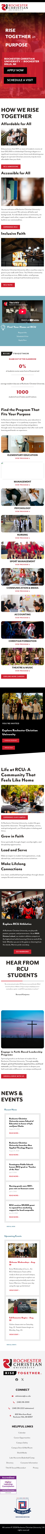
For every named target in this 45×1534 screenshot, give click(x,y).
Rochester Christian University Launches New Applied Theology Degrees (21, 1145)
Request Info (22, 333)
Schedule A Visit (22, 336)
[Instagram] (28, 1379)
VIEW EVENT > (14, 1290)
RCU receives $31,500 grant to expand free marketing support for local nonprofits (22, 1207)
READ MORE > (14, 1133)
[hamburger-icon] (34, 7)
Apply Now (22, 340)
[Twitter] (22, 1379)
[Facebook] (17, 1379)
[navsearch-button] (40, 7)
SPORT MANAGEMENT (22, 561)
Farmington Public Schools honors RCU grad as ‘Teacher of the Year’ (22, 1167)
